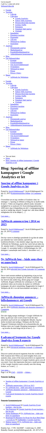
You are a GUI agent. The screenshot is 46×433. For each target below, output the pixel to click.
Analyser (9, 46)
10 (18, 372)
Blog (7, 56)
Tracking (9, 12)
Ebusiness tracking (17, 35)
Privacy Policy (15, 73)
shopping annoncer (36, 307)
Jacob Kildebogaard (16, 191)
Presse (12, 71)
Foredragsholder (16, 63)
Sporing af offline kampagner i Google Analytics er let (19, 185)
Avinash (29, 347)
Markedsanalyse (16, 50)
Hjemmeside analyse (18, 48)
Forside (8, 10)
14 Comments (36, 193)
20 (20, 372)
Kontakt (13, 60)
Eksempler (14, 37)
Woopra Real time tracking (25, 23)
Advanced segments (18, 347)
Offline (27, 193)
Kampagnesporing (18, 193)
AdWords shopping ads (19, 307)
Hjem (8, 158)
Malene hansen (11, 422)
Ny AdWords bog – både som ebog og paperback (24, 388)
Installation (14, 33)
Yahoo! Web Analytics (23, 21)
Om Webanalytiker (13, 58)
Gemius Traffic (20, 25)
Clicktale (18, 31)
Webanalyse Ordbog (18, 42)
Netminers (19, 27)
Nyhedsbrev (14, 67)
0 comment (15, 231)
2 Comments (37, 347)
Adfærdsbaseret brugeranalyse (21, 54)
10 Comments (39, 269)
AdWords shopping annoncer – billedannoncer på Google (19, 299)
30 (22, 372)
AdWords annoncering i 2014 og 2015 (20, 385)
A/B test (13, 39)
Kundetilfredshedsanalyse (19, 52)
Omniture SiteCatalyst (23, 29)
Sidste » (28, 372)
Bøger (8, 75)
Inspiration (14, 44)
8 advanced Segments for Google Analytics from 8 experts (20, 339)
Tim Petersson (11, 409)
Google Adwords (27, 269)
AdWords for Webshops (19, 77)
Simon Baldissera (12, 413)
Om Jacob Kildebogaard (19, 65)
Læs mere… (5, 216)
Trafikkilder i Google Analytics (28, 420)
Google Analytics (21, 18)
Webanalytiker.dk (7, 6)
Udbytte (13, 14)
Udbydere (14, 16)
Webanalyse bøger (17, 69)
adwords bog (16, 269)
